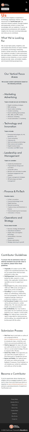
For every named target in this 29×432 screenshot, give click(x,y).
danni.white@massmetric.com (13, 339)
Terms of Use (14, 407)
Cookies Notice (14, 410)
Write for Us (14, 405)
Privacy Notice (14, 399)
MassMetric (24, 430)
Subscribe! (5, 9)
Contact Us (14, 419)
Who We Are (14, 416)
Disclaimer (14, 413)
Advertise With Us (14, 402)
